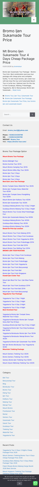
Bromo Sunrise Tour (10, 164)
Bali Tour (6, 378)
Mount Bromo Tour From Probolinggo (16, 242)
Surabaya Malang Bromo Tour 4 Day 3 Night (19, 206)
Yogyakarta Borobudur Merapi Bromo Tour (18, 336)
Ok (19, 483)
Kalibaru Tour (7, 399)
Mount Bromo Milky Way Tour (13, 170)
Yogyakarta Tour (9, 435)
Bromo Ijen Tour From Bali (12, 270)
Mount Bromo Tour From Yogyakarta (16, 239)
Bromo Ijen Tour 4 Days (11, 179)
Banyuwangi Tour (9, 381)
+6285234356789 (16, 135)
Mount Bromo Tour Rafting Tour (14, 248)
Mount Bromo (8, 408)
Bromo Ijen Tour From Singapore (14, 273)
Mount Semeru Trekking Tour (13, 354)
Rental (5, 414)
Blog (4, 384)
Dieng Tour (7, 393)
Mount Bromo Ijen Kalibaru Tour (14, 200)
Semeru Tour (7, 417)
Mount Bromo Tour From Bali (13, 245)
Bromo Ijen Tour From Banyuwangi (15, 267)
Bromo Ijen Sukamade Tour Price (14, 101)
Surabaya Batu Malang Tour (13, 223)
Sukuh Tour (7, 423)
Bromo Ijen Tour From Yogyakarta (15, 264)
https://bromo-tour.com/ (16, 142)
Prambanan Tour (9, 411)
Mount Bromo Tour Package (13, 156)
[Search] (32, 114)
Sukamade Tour (27, 96)
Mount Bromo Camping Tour (13, 167)
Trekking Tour (8, 429)
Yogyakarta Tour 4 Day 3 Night (14, 304)
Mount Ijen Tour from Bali (12, 288)
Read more (17, 90)
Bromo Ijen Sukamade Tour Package (18, 98)
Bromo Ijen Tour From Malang (13, 258)
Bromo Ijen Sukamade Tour (12, 203)
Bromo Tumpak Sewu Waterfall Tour (16, 186)
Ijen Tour (17, 96)
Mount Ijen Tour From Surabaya (14, 285)
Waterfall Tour (8, 432)
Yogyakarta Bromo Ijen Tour (13, 328)
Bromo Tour (9, 96)
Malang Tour (7, 402)
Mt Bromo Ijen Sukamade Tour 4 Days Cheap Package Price (18, 56)
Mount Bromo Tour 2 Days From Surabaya (18, 236)
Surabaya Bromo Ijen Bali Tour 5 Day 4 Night (19, 325)
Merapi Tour (7, 405)
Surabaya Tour (8, 426)
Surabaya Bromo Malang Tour (13, 226)
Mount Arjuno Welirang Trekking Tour (16, 363)
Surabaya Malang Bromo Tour (13, 220)
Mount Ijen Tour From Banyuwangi (15, 291)
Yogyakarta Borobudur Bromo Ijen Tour (17, 333)
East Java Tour (12, 181)
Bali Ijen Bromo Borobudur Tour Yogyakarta (18, 345)
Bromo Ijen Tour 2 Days (11, 173)
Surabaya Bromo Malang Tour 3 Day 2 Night (19, 209)
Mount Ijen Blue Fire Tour (12, 280)
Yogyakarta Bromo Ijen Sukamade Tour (17, 342)
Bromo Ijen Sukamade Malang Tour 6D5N (18, 217)
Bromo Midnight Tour (10, 161)
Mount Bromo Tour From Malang (14, 233)
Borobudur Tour (8, 387)
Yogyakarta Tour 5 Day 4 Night (14, 307)
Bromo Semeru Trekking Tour (13, 357)
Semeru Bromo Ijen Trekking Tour (15, 360)
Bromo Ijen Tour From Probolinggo (15, 261)
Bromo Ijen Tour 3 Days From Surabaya (17, 255)
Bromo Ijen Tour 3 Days (11, 176)
